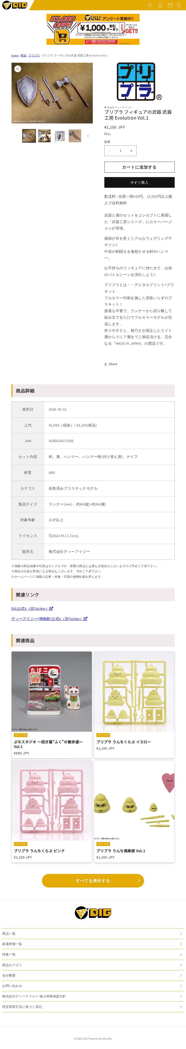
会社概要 (8, 975)
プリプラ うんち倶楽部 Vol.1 (120, 850)
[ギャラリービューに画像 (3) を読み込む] (59, 135)
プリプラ (34, 55)
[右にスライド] (88, 136)
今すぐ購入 (139, 182)
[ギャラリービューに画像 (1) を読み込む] (29, 135)
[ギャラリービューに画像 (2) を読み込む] (44, 135)
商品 (23, 55)
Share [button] (113, 364)
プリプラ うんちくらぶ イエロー (123, 741)
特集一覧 (8, 954)
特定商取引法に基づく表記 (22, 1007)
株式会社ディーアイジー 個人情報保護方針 (34, 996)
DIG (85, 1038)
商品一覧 (8, 933)
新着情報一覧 (12, 944)
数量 (107, 142)
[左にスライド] (16, 136)
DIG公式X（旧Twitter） (30, 608)
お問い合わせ (12, 986)
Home (15, 55)
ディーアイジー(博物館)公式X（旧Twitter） (47, 618)
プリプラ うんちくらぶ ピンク (39, 850)
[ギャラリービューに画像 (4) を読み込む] (75, 135)
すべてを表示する (93, 880)
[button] (150, 5)
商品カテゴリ (12, 965)
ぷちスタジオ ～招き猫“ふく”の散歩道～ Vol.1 (48, 744)
